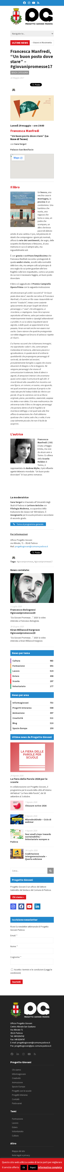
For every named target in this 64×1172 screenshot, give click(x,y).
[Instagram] (13, 906)
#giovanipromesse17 (43, 561)
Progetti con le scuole (21, 1090)
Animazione (18, 713)
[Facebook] (21, 906)
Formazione (18, 665)
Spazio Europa (19, 728)
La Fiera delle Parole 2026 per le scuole (28, 780)
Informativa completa (50, 1167)
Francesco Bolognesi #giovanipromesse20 (22, 611)
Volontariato (19, 686)
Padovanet (17, 1103)
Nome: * (14, 946)
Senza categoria (19, 72)
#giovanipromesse (25, 561)
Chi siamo (16, 1069)
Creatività (17, 718)
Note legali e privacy (21, 1155)
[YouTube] (29, 906)
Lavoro (16, 671)
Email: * (13, 935)
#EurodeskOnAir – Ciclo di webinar (38, 821)
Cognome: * (15, 957)
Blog (14, 723)
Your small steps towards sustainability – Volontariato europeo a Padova (30, 838)
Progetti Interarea (22, 707)
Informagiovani (20, 702)
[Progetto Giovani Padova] (31, 23)
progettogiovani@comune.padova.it (31, 546)
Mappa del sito (18, 1151)
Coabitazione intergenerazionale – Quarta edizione (36, 856)
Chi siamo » (18, 897)
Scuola (16, 681)
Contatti (15, 1099)
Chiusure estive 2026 (35, 805)
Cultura (16, 660)
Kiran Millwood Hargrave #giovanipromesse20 (25, 631)
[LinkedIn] (37, 906)
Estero (15, 676)
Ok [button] (23, 1167)
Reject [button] (33, 1167)
